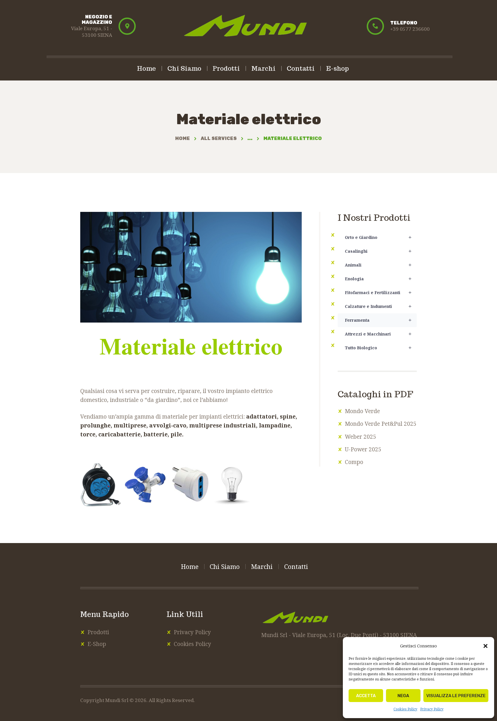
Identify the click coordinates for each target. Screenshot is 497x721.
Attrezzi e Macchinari (378, 334)
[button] (485, 646)
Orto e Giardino (378, 237)
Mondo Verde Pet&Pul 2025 (380, 423)
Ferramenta (378, 320)
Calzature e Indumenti (378, 306)
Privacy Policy (432, 709)
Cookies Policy (405, 709)
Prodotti (98, 632)
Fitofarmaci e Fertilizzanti (378, 292)
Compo (354, 462)
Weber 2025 (360, 436)
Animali (378, 265)
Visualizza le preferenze (455, 695)
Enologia (378, 279)
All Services (219, 138)
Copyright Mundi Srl (104, 700)
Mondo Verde (362, 411)
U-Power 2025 (363, 449)
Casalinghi (378, 251)
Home (182, 138)
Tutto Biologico (378, 348)
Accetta (366, 695)
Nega (403, 695)
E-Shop (96, 644)
